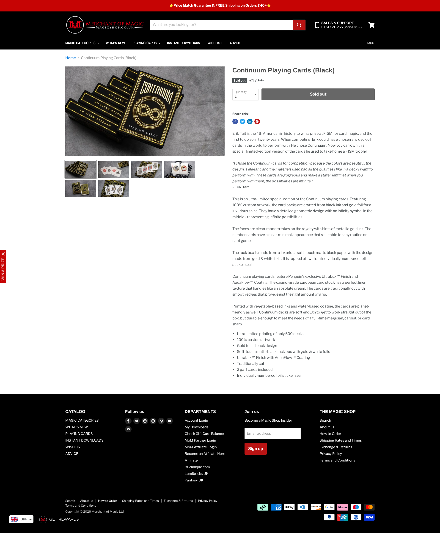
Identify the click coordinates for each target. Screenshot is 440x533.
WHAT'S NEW (115, 42)
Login (370, 43)
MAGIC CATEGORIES (80, 42)
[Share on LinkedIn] (250, 121)
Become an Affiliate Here (205, 454)
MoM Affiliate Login (201, 447)
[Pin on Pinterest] (257, 121)
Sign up (255, 448)
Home (70, 58)
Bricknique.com (197, 467)
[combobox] (221, 25)
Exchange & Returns (336, 447)
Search (325, 420)
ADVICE (235, 42)
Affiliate (191, 460)
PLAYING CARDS (145, 42)
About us (327, 427)
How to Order (330, 434)
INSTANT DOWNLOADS (183, 42)
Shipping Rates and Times (341, 440)
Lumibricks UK (197, 474)
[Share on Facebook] (235, 121)
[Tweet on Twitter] (242, 121)
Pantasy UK (194, 480)
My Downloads (197, 427)
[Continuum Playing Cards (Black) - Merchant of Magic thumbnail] (80, 169)
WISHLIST (215, 42)
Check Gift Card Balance (204, 434)
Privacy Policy (331, 454)
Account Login (196, 420)
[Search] (299, 25)
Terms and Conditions (337, 460)
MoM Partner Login (200, 440)
